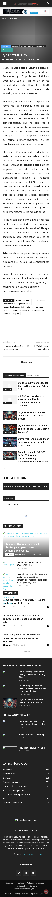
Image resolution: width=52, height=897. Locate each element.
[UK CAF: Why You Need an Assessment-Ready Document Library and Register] (10, 399)
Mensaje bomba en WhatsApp (32, 735)
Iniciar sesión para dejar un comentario (26, 486)
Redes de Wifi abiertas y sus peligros (38, 347)
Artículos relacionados (14, 376)
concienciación (9, 304)
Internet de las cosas (35, 307)
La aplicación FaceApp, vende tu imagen (13, 347)
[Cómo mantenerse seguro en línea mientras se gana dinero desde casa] (10, 442)
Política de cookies (20, 886)
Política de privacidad (35, 883)
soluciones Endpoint (11, 313)
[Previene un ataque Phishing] (10, 751)
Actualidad (12, 19)
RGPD (6, 310)
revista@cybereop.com (32, 854)
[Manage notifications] (46, 891)
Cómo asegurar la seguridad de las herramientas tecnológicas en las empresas (21, 638)
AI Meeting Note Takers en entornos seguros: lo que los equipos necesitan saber (23, 619)
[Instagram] (18, 873)
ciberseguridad (39, 300)
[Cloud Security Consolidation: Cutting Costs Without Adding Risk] (10, 386)
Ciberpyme (9, 59)
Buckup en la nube (23, 300)
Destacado (15, 46)
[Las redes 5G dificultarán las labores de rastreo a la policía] (10, 725)
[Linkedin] (26, 873)
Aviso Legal (20, 883)
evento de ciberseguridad (14, 307)
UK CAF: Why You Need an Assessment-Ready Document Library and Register (32, 688)
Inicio (4, 19)
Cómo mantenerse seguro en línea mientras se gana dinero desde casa (33, 442)
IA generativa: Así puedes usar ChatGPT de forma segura (31, 415)
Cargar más (25, 651)
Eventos (23, 46)
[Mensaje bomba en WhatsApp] (10, 738)
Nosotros (9, 883)
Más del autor (33, 376)
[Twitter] (33, 873)
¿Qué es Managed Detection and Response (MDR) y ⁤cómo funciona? (33, 428)
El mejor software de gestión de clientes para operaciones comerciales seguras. (22, 547)
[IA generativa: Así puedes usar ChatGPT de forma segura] (10, 415)
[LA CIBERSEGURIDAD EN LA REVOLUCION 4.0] (8, 565)
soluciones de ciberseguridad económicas (27, 310)
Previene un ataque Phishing (32, 748)
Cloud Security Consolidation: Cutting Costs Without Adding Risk (33, 386)
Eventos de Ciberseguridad (36, 46)
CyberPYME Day (24, 304)
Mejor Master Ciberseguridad (26, 889)
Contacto (33, 886)
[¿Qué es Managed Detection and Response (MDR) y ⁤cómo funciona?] (10, 429)
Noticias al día (7, 50)
